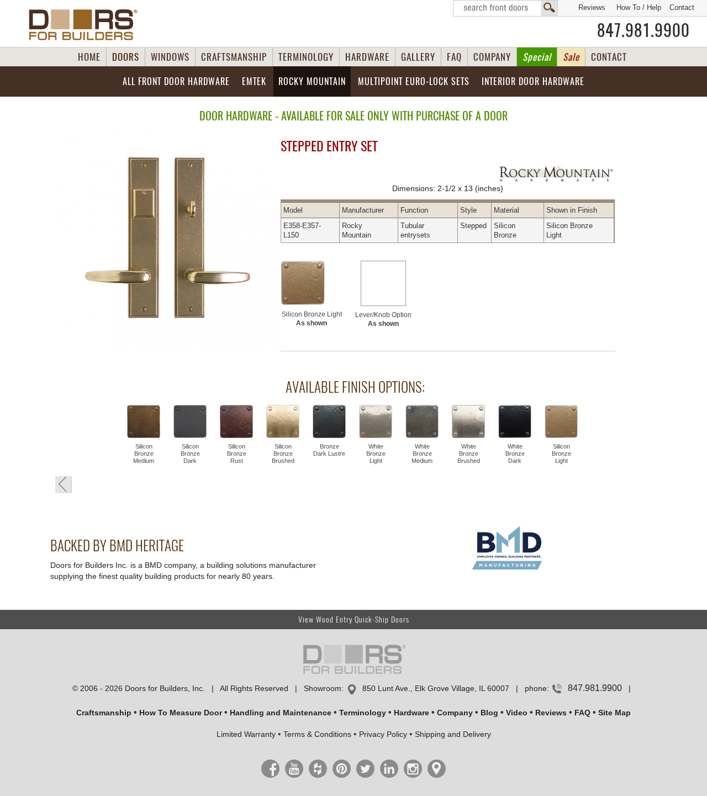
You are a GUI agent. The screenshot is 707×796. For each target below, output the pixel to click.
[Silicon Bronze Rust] (236, 422)
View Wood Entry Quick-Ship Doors (353, 619)
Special (537, 57)
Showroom (322, 688)
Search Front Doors (505, 8)
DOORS (125, 57)
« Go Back (63, 484)
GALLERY (418, 57)
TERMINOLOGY (306, 57)
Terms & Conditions (317, 734)
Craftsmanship (103, 712)
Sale (571, 57)
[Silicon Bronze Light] (312, 283)
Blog (489, 712)
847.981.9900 (643, 30)
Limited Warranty (246, 734)
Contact (681, 7)
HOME (89, 57)
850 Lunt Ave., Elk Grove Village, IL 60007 (435, 688)
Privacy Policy (383, 734)
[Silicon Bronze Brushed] (282, 422)
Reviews (591, 7)
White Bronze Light (376, 453)
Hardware (411, 712)
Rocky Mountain (312, 81)
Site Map (614, 712)
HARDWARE (367, 57)
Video (516, 712)
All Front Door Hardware (176, 81)
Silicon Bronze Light (312, 318)
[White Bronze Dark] (514, 422)
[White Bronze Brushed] (468, 422)
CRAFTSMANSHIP (234, 57)
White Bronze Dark (515, 453)
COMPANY (492, 57)
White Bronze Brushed (468, 453)
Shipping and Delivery (453, 734)
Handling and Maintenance (280, 712)
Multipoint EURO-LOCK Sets (413, 81)
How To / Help (638, 7)
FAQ (454, 57)
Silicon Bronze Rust (236, 453)
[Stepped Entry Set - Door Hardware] (162, 239)
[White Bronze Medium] (422, 422)
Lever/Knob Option (383, 319)
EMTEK (254, 81)
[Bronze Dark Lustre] (329, 422)
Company (455, 712)
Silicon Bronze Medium (143, 453)
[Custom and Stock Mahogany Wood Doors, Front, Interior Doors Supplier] (87, 25)
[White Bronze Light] (375, 422)
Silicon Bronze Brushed (283, 453)
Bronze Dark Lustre (329, 450)
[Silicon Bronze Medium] (143, 422)
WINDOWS (170, 57)
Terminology (362, 712)
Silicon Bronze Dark (190, 453)
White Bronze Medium (421, 453)
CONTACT (609, 57)
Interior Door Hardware (533, 81)
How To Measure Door (180, 712)
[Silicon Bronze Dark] (190, 422)
